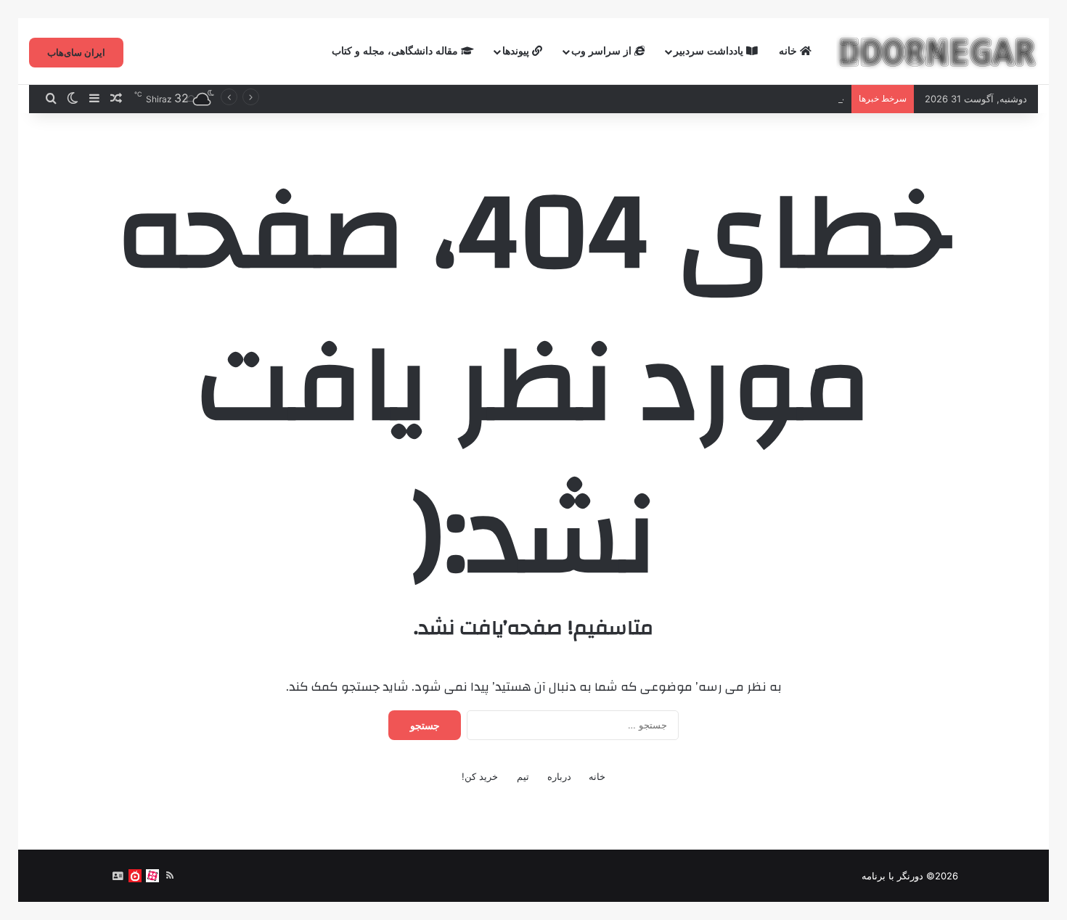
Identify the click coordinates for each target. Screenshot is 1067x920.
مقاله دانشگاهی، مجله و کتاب (396, 51)
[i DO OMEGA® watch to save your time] (937, 51)
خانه (789, 51)
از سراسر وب (602, 51)
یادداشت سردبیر (710, 51)
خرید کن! (480, 776)
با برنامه (878, 876)
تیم (523, 776)
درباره (559, 776)
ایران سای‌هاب (76, 52)
